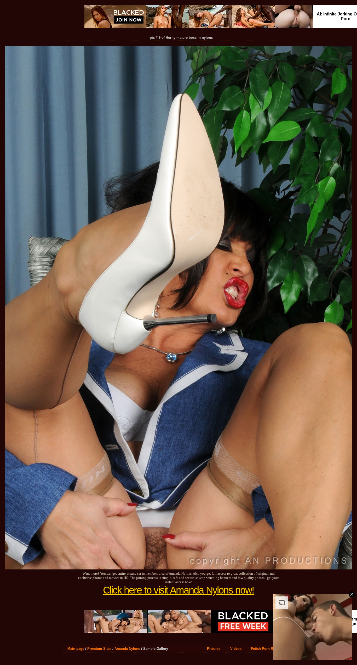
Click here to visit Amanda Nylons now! (178, 590)
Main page (75, 649)
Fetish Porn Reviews (267, 649)
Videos (235, 649)
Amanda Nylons (127, 649)
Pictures (213, 649)
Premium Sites (99, 649)
